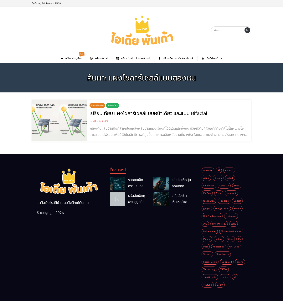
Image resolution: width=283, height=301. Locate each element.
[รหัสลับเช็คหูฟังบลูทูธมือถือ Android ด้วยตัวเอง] (117, 199)
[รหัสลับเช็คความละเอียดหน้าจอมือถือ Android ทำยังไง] (117, 184)
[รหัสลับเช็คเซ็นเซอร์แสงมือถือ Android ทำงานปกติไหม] (161, 199)
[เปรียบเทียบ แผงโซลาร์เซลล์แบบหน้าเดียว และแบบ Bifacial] (59, 120)
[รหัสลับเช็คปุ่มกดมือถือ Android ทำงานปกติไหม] (161, 184)
